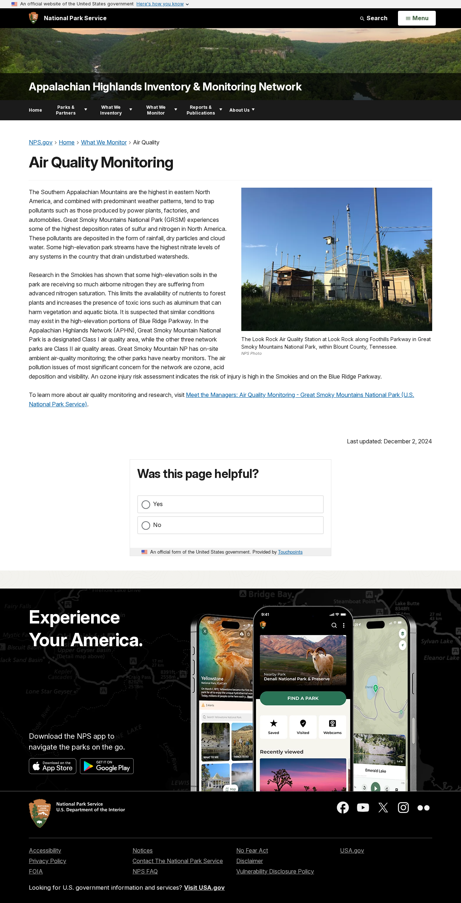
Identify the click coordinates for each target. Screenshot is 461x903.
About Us (239, 110)
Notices (143, 850)
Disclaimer (249, 860)
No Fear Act (252, 850)
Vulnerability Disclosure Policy (275, 871)
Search (376, 18)
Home (35, 110)
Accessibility (45, 850)
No (157, 524)
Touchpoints (290, 551)
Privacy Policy (47, 860)
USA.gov (352, 850)
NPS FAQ (145, 871)
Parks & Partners (66, 110)
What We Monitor (156, 110)
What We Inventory (111, 110)
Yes (158, 504)
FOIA (36, 871)
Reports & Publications (201, 110)
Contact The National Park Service (178, 860)
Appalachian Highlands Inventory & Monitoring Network (165, 86)
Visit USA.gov (204, 887)
